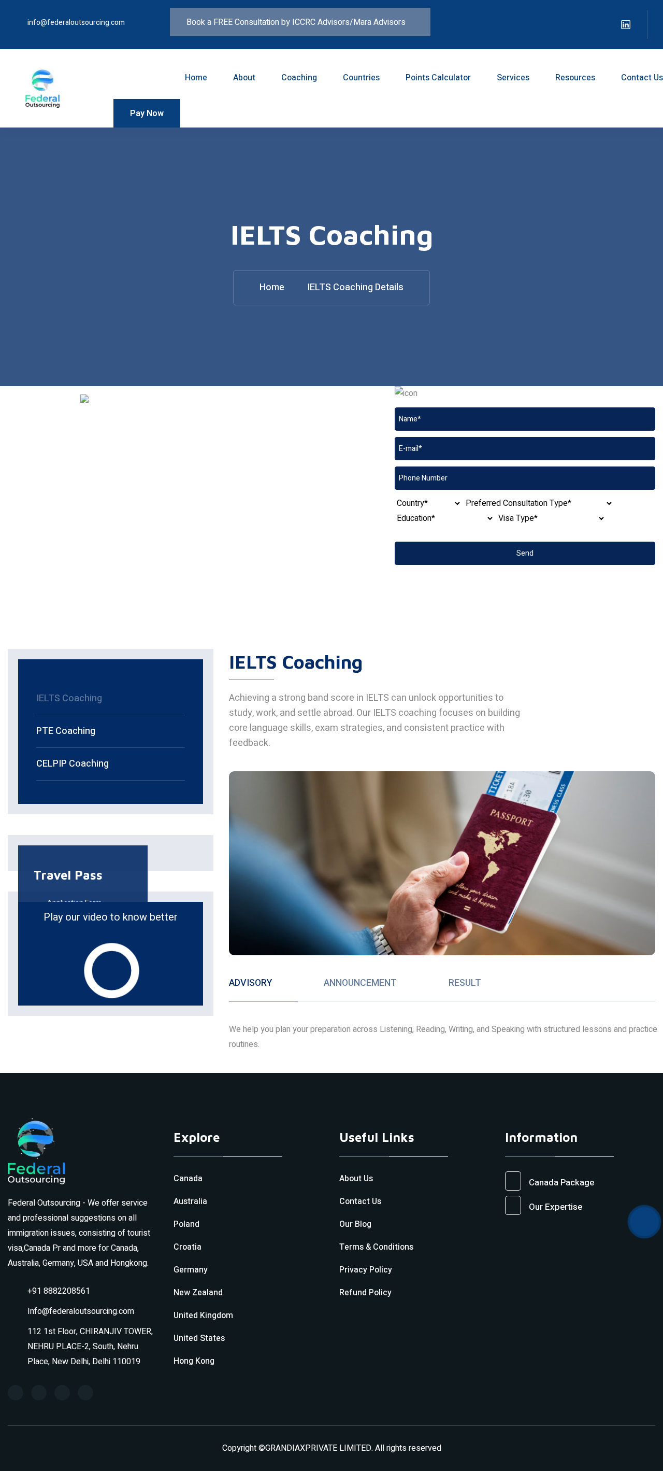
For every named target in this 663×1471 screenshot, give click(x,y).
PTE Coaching (65, 731)
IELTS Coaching (69, 698)
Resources (575, 78)
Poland (186, 1224)
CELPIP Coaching (72, 764)
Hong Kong (194, 1361)
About (244, 78)
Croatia (187, 1247)
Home (196, 78)
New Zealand (198, 1292)
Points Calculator (438, 78)
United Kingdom (203, 1315)
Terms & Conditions (376, 1247)
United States (199, 1338)
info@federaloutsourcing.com (76, 22)
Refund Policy (365, 1292)
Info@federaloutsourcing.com (80, 1311)
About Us (356, 1178)
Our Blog (355, 1224)
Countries (361, 78)
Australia (190, 1201)
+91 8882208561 (58, 1291)
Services (513, 78)
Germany (191, 1270)
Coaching (299, 78)
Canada (188, 1178)
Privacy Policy (365, 1270)
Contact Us (642, 78)
